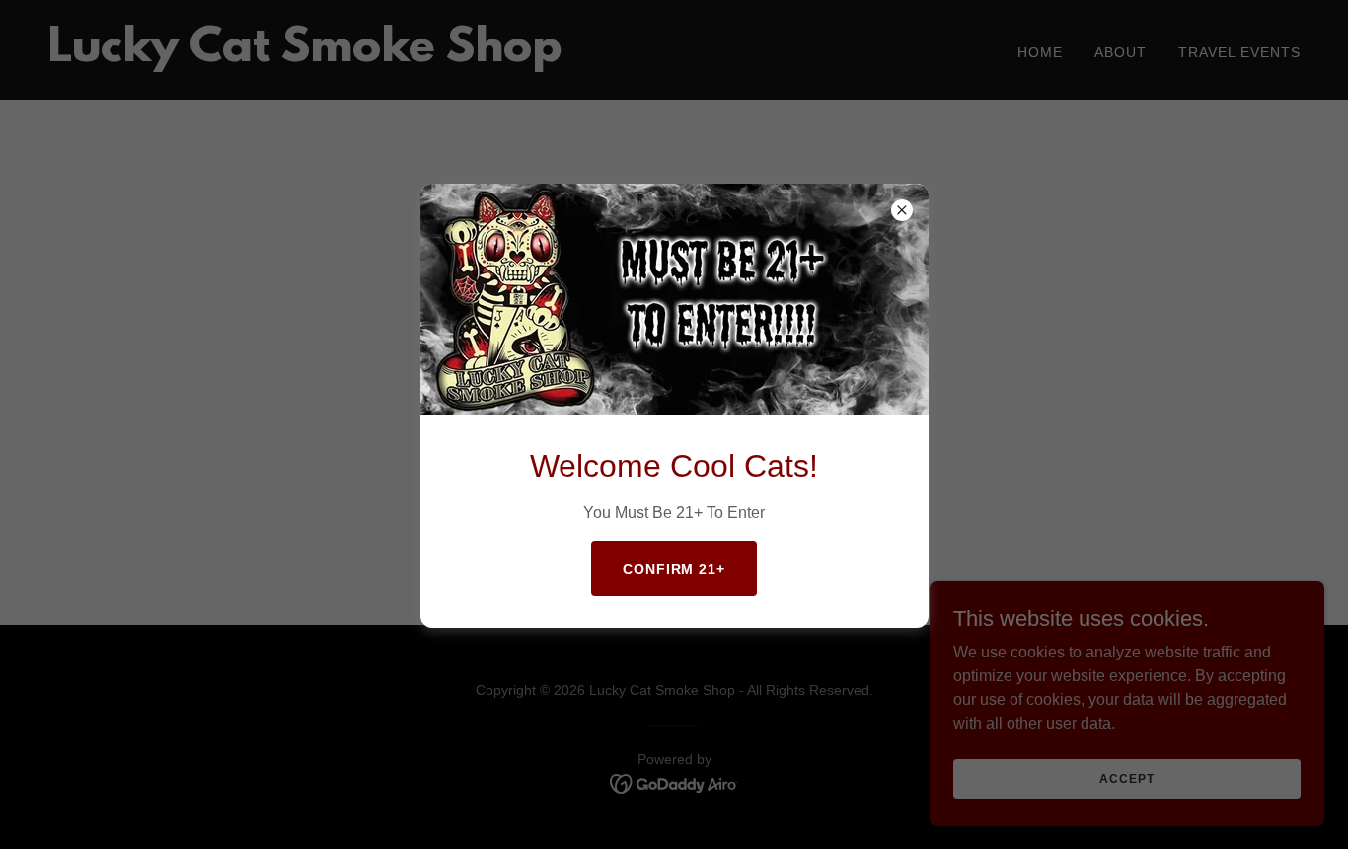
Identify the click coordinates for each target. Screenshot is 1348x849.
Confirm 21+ (674, 569)
